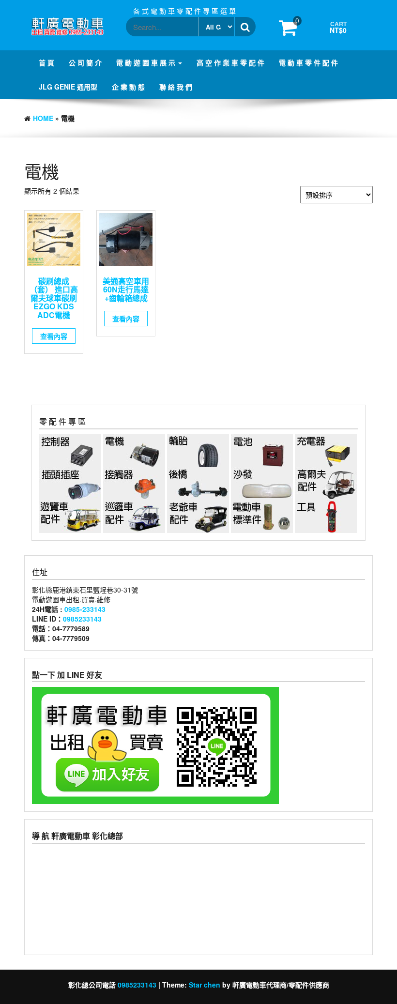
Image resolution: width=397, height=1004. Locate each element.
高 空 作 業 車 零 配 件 (230, 62)
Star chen (204, 984)
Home (43, 118)
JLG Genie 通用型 (68, 86)
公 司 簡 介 (85, 62)
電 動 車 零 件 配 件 (308, 62)
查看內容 (53, 336)
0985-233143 (85, 609)
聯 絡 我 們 (175, 86)
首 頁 (46, 62)
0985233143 (82, 619)
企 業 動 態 (128, 86)
